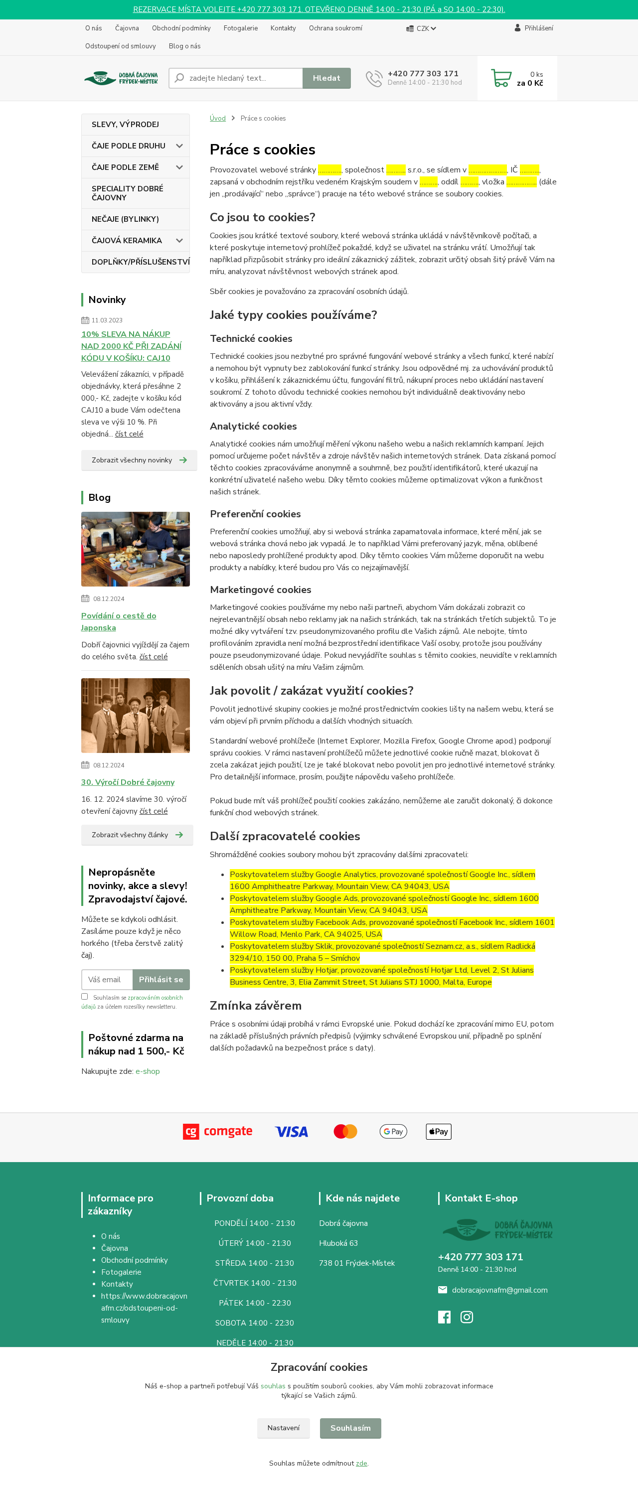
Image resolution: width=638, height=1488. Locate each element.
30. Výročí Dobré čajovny (127, 782)
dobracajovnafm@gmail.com (500, 1290)
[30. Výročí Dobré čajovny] (135, 717)
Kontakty (283, 28)
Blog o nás (185, 46)
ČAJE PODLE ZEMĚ (125, 167)
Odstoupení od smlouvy (120, 46)
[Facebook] (449, 1320)
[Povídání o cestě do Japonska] (135, 551)
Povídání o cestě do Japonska (119, 621)
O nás (93, 28)
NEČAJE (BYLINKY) (125, 219)
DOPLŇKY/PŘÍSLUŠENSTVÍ (141, 262)
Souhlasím (350, 1428)
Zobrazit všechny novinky (132, 460)
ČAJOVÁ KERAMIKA (127, 241)
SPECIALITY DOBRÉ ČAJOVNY (127, 193)
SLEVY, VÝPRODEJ (125, 125)
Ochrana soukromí (335, 28)
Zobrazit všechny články (130, 835)
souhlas (273, 1386)
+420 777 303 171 (423, 73)
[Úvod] (120, 78)
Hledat (326, 78)
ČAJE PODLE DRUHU (128, 146)
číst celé (129, 434)
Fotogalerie (241, 28)
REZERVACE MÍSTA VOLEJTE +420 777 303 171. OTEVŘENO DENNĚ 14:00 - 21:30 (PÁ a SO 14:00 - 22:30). (319, 9)
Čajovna (127, 28)
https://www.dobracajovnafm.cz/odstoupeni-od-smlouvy (144, 1308)
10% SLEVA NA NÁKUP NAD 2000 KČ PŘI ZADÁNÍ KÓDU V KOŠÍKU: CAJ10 (131, 346)
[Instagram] (472, 1320)
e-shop (148, 1071)
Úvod (218, 118)
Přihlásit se (161, 979)
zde (361, 1463)
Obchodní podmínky (181, 28)
